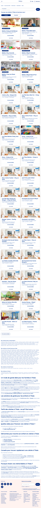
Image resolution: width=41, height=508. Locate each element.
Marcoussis (2, 358)
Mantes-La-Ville (36, 357)
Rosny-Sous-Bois (24, 360)
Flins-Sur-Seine (9, 355)
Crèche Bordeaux (3, 493)
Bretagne (10, 372)
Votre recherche (4, 8)
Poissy (8, 349)
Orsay (37, 359)
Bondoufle (8, 352)
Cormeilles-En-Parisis (18, 354)
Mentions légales (34, 495)
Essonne (31, 368)
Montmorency (37, 358)
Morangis (2, 359)
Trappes (2, 363)
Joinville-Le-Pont (20, 343)
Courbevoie (2, 350)
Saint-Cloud (35, 360)
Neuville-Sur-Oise (13, 359)
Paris (1, 349)
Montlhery (32, 358)
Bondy (11, 352)
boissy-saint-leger (3, 352)
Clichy (34, 349)
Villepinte (31, 363)
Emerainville (5, 349)
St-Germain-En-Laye (29, 362)
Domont (34, 354)
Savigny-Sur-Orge (10, 362)
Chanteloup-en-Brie (11, 353)
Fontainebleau (14, 355)
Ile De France (13, 5)
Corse (2, 374)
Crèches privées (26, 496)
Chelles (28, 353)
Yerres (2, 351)
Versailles (18, 349)
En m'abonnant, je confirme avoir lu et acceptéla (31, 489)
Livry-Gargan (16, 357)
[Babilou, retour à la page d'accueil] (20, 1)
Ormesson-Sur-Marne (23, 344)
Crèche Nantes (3, 499)
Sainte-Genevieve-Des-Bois (33, 361)
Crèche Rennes (3, 502)
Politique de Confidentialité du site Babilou (29, 489)
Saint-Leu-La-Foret (9, 361)
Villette (37, 363)
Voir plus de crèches (6, 333)
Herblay (28, 355)
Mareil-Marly (7, 358)
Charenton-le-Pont (4, 343)
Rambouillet (16, 360)
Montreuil (29, 350)
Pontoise (4, 351)
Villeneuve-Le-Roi (3, 345)
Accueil (2, 5)
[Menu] (1, 1)
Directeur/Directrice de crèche (14, 493)
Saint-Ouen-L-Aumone (25, 361)
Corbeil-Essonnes (12, 354)
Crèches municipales (27, 494)
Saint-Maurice (33, 344)
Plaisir (13, 360)
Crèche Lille (2, 496)
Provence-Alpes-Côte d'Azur (14, 373)
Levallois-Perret (13, 350)
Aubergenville (30, 351)
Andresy (21, 351)
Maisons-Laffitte (25, 357)
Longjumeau (21, 357)
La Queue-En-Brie (31, 343)
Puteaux (18, 350)
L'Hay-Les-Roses (26, 343)
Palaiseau (4, 360)
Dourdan (37, 354)
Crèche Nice (3, 500)
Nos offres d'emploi (13, 500)
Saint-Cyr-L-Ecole (3, 361)
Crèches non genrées (27, 495)
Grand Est (19, 373)
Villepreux (34, 363)
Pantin (7, 360)
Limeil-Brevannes (17, 344)
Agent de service (12, 498)
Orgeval (27, 359)
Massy (10, 358)
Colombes (37, 349)
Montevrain (20, 358)
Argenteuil (37, 350)
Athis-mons (25, 351)
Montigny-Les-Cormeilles (27, 358)
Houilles (31, 355)
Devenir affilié (34, 503)
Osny (2, 360)
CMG (15, 428)
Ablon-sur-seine (11, 351)
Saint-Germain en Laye (13, 349)
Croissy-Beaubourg (25, 354)
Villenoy (28, 363)
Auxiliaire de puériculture (13, 495)
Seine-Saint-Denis (16, 368)
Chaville (25, 353)
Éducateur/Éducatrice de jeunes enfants (16, 496)
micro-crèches (18, 416)
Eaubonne (5, 355)
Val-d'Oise (25, 368)
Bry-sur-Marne (24, 352)
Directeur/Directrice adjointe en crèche (15, 494)
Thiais (22, 5)
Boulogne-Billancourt (29, 349)
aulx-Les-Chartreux (4, 362)
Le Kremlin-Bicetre (4, 344)
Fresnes (16, 343)
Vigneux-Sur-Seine (11, 363)
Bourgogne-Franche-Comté (26, 373)
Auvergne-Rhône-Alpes (4, 372)
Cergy (7, 351)
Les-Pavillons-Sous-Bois (4, 357)
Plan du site (34, 498)
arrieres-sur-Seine (36, 352)
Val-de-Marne (21, 368)
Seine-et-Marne (10, 368)
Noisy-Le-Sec (24, 359)
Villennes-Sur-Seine (23, 363)
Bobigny (36, 351)
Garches (25, 355)
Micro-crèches (26, 493)
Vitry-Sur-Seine (15, 345)
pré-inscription (12, 454)
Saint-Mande (29, 344)
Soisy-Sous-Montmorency (22, 362)
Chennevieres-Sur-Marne (11, 343)
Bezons (33, 351)
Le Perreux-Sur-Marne (10, 344)
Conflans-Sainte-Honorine (5, 354)
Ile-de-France (26, 372)
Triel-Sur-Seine (6, 363)
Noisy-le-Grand (18, 359)
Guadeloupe (37, 373)
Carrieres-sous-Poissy (30, 352)
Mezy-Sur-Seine (16, 358)
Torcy (36, 362)
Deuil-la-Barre (30, 354)
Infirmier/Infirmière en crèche (14, 499)
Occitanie (2, 373)
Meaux (12, 358)
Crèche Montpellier (4, 498)
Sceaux (14, 362)
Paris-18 (10, 360)
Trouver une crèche (7, 5)
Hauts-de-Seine (3, 368)
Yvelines (28, 368)
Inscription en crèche (27, 498)
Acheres (15, 351)
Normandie (30, 372)
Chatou (22, 353)
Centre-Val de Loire (15, 372)
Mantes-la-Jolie (31, 357)
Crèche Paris (3, 501)
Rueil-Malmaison (22, 350)
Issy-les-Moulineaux (8, 350)
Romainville (20, 360)
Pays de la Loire (6, 373)
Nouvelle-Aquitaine (35, 372)
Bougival (14, 352)
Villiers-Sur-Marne (9, 345)
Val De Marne (19, 5)
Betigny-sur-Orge (18, 352)
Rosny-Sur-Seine (30, 360)
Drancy (2, 355)
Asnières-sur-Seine (23, 349)
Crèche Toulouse (3, 503)
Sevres (17, 362)
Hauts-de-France (20, 372)
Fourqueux (18, 355)
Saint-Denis (33, 350)
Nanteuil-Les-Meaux (7, 359)
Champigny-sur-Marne (4, 353)
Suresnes (26, 350)
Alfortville (18, 351)
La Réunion (32, 373)
